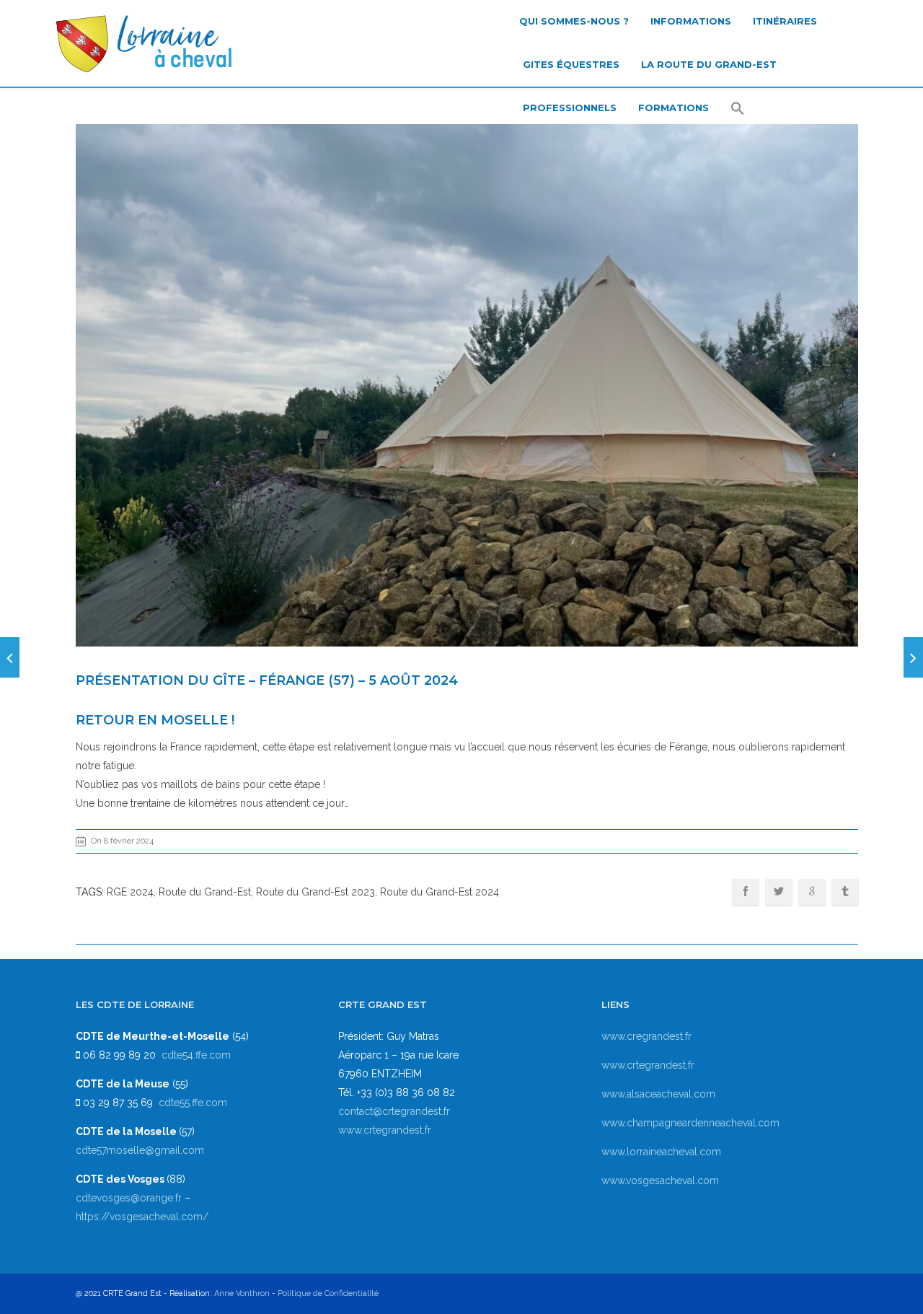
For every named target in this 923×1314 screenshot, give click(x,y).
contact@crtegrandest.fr (394, 1111)
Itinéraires (785, 21)
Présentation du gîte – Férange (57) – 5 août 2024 (267, 680)
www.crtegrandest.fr (384, 1130)
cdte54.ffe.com (196, 1055)
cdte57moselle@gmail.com (140, 1150)
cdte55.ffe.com (193, 1102)
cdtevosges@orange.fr (130, 1198)
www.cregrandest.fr (646, 1036)
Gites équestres (571, 64)
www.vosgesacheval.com (660, 1180)
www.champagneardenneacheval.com (690, 1123)
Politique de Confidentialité (328, 1293)
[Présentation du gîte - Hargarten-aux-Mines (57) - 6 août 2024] (913, 657)
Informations (690, 21)
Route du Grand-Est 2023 (315, 892)
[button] (737, 109)
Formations (673, 107)
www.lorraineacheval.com (661, 1151)
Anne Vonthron (242, 1293)
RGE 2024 (130, 892)
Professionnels (570, 107)
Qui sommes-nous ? (574, 21)
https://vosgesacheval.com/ (142, 1216)
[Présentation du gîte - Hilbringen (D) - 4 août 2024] (9, 657)
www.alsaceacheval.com (658, 1094)
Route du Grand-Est (205, 892)
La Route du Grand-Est (709, 64)
